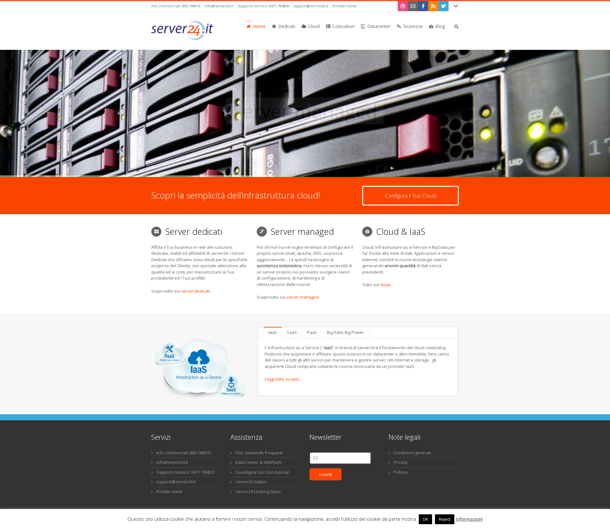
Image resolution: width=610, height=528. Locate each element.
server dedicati (195, 291)
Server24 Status (250, 481)
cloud (385, 285)
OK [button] (425, 519)
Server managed (304, 111)
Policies (401, 472)
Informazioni (469, 519)
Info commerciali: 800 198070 (175, 5)
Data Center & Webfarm (258, 462)
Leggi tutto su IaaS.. (283, 379)
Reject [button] (445, 519)
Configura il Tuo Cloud (410, 195)
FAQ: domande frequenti (259, 453)
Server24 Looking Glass (258, 491)
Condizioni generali (412, 453)
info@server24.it (219, 5)
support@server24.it (310, 5)
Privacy (401, 462)
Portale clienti (344, 5)
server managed (302, 297)
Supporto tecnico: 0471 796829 (263, 5)
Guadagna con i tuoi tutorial (262, 472)
